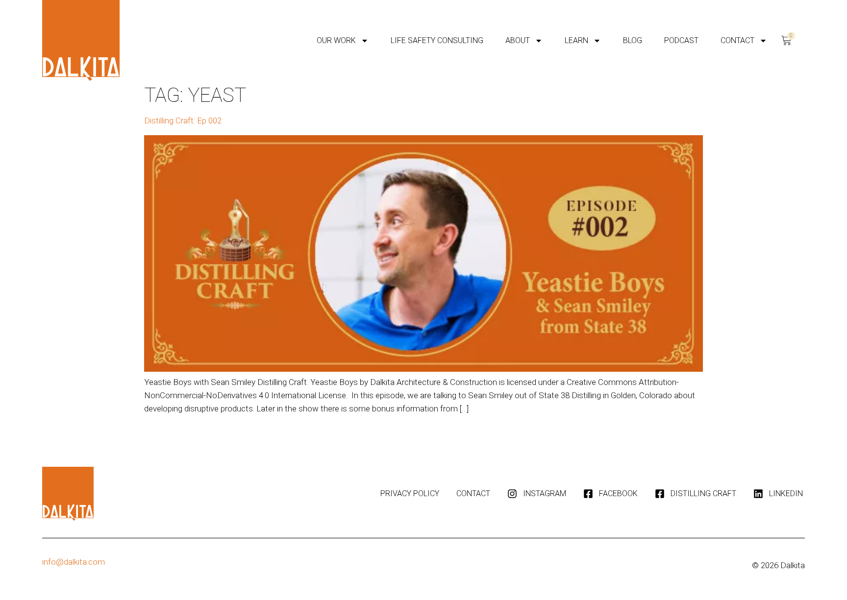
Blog (632, 40)
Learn (576, 40)
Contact (737, 40)
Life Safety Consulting (437, 40)
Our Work (336, 40)
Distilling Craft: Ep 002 (183, 120)
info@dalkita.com (73, 562)
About (517, 40)
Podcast (681, 40)
